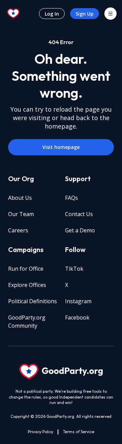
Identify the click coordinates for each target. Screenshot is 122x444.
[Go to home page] (13, 13)
